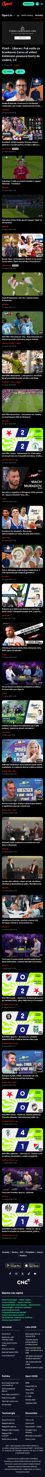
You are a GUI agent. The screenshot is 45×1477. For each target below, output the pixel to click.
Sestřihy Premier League (11, 343)
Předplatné (28, 4)
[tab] (8, 15)
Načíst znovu (22, 38)
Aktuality (5, 188)
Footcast (5, 966)
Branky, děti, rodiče (9, 771)
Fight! (4, 499)
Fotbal (4, 693)
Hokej (17, 65)
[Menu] (41, 3)
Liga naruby (6, 149)
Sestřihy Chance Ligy (10, 460)
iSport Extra (6, 538)
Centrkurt (5, 110)
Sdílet (10, 71)
